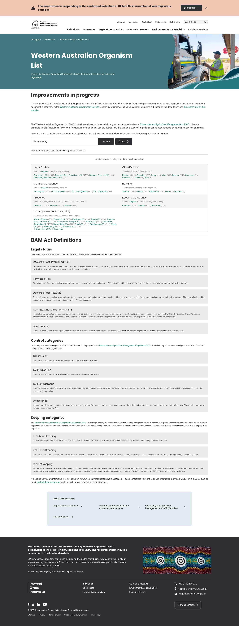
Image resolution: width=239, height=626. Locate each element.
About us (121, 22)
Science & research (139, 584)
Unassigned (39, 191)
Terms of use (54, 615)
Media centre (160, 22)
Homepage (36, 39)
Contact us (146, 22)
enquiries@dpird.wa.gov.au (192, 594)
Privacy (42, 615)
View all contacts (186, 605)
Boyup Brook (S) (60, 224)
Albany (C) (96, 219)
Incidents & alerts (137, 592)
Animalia (141, 175)
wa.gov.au (95, 615)
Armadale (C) (69, 226)
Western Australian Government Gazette (79, 107)
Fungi (154, 175)
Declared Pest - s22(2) (99, 175)
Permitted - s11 (40, 175)
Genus (140, 191)
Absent (68, 205)
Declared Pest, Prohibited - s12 (68, 175)
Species (126, 191)
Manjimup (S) (78, 219)
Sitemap (31, 615)
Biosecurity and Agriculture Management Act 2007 (164, 124)
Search (205, 22)
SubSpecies (154, 191)
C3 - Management (80, 191)
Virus (164, 175)
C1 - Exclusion (58, 191)
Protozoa (126, 177)
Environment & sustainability (143, 588)
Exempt (141, 205)
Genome (178, 191)
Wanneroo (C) (49, 226)
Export (122, 141)
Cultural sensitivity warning (75, 615)
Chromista (190, 175)
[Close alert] (206, 7)
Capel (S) (79, 224)
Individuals (88, 584)
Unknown (38, 205)
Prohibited (127, 205)
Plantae (125, 175)
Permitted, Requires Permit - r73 (48, 177)
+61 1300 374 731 (188, 584)
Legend (44, 171)
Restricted (156, 205)
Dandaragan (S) (97, 224)
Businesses (88, 588)
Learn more (189, 8)
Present (53, 205)
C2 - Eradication (100, 191)
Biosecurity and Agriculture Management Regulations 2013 (124, 345)
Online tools (175, 22)
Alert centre (133, 22)
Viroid (137, 177)
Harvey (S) (91, 222)
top (233, 622)
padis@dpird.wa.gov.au (48, 482)
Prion (147, 177)
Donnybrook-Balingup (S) (68, 222)
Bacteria (176, 175)
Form (167, 191)
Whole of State (40, 219)
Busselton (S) (60, 219)
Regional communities (94, 592)
